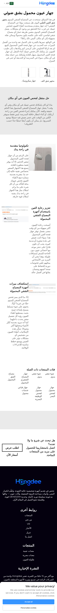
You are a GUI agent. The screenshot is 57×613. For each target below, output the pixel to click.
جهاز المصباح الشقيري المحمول (24, 378)
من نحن (28, 519)
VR (28, 524)
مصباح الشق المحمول (11, 376)
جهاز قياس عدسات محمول (23, 390)
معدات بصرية (28, 555)
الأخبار (28, 528)
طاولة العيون (28, 559)
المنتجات (28, 515)
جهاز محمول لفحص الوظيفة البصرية (38, 393)
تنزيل (28, 532)
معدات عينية (28, 551)
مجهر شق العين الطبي (44, 81)
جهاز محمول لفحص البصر (52, 391)
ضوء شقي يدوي (50, 375)
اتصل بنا (28, 536)
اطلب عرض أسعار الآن (12, 449)
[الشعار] (28, 482)
